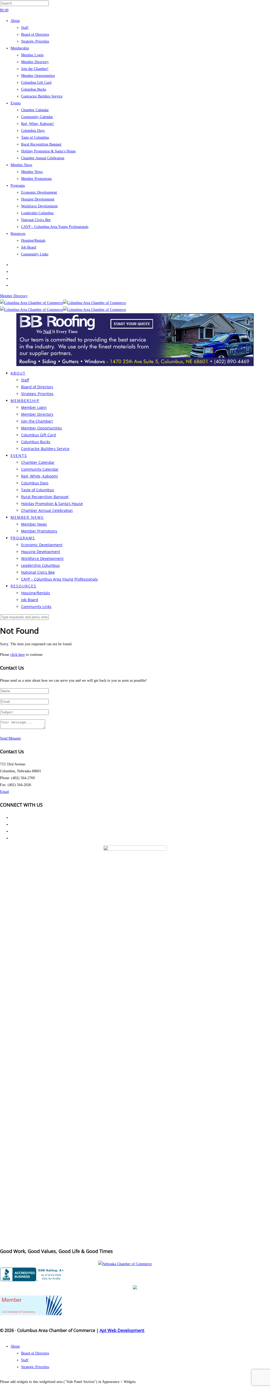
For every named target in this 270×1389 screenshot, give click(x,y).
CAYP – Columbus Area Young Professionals (54, 227)
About (15, 21)
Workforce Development (39, 206)
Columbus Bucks (33, 89)
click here (17, 655)
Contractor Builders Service (41, 96)
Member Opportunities (38, 76)
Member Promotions (36, 179)
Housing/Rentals (33, 240)
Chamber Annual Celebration (42, 158)
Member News (21, 165)
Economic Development (39, 192)
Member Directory (35, 62)
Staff (24, 28)
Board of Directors (35, 34)
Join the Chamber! (35, 69)
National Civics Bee (36, 220)
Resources (18, 234)
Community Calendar (37, 117)
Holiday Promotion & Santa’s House (48, 151)
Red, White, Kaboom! (37, 124)
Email (4, 792)
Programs (18, 186)
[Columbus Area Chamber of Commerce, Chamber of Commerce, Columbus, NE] (33, 1274)
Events (16, 103)
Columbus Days (33, 131)
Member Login (32, 55)
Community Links (34, 254)
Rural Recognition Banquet (41, 144)
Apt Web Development (122, 1330)
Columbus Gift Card (36, 83)
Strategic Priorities (35, 41)
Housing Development (37, 199)
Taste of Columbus (35, 137)
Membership (20, 48)
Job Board (28, 247)
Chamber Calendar (35, 110)
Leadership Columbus (37, 213)
